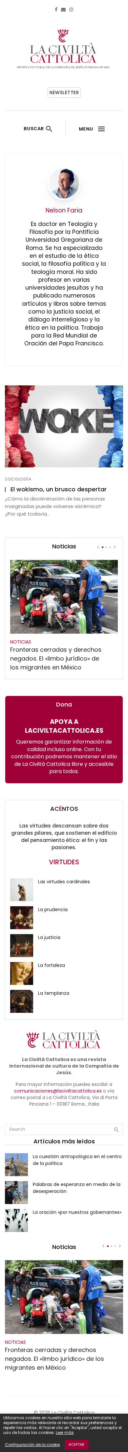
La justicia (49, 937)
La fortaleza (51, 965)
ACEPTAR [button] (76, 1444)
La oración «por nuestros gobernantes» (77, 1212)
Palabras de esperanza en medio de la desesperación (76, 1188)
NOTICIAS (20, 642)
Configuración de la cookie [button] (32, 1444)
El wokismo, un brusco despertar (59, 489)
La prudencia (53, 909)
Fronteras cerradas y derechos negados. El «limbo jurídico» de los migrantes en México (55, 658)
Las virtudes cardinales (64, 881)
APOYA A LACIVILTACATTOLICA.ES (64, 726)
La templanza (53, 993)
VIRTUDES (64, 862)
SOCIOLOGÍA (18, 479)
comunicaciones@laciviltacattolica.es (58, 1091)
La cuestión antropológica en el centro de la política (77, 1160)
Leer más (65, 1432)
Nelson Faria (64, 210)
